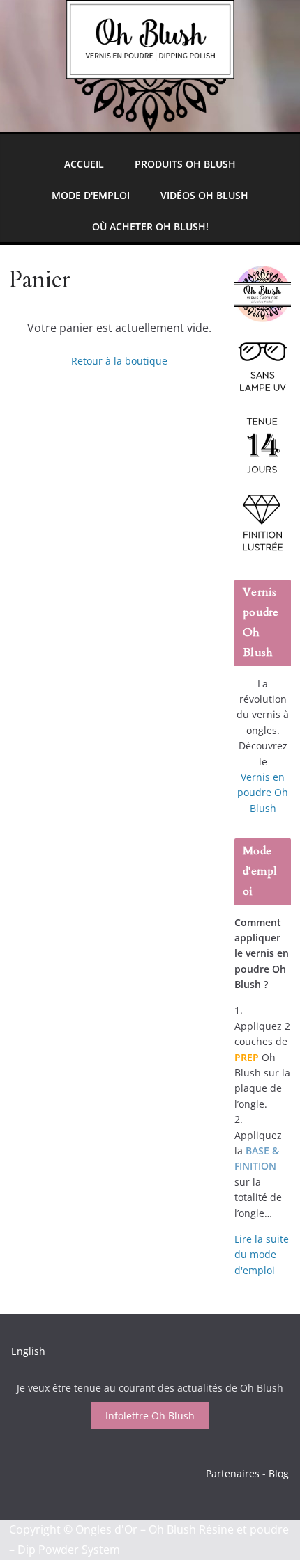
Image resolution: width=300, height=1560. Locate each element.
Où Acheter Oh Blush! (150, 226)
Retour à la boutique (119, 360)
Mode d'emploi (91, 195)
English (28, 1351)
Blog (279, 1473)
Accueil (84, 163)
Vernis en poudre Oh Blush (262, 792)
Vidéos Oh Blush (204, 195)
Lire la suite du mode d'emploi (261, 1254)
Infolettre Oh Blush (150, 1415)
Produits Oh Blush (185, 163)
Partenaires (233, 1473)
